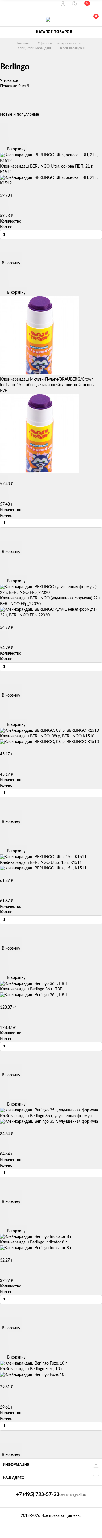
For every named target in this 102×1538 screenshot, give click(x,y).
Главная (23, 43)
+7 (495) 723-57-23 (6, 19)
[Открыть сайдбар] (6, 5)
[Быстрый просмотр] (4, 126)
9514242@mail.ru (72, 1495)
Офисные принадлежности (59, 43)
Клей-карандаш (72, 48)
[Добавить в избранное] (4, 133)
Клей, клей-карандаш (34, 48)
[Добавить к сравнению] (4, 140)
